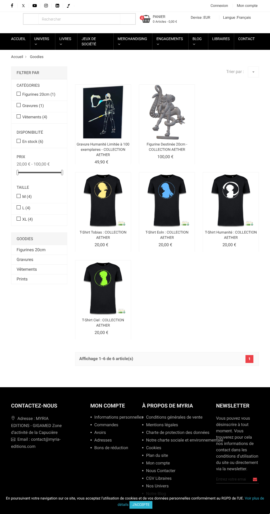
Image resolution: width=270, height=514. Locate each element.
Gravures (33, 105)
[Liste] (88, 75)
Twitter (23, 6)
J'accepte (141, 505)
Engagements (169, 39)
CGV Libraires (159, 478)
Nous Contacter (160, 471)
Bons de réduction (111, 448)
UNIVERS (41, 39)
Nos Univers (157, 486)
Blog (197, 39)
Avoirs (100, 432)
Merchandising (132, 39)
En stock (32, 141)
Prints (22, 279)
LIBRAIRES (221, 39)
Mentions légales (162, 425)
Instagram (46, 6)
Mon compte (107, 406)
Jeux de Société (88, 41)
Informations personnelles (116, 417)
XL (27, 219)
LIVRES (65, 39)
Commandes (106, 425)
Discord (73, 6)
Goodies (25, 238)
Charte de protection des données (175, 432)
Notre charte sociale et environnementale (182, 440)
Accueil (18, 39)
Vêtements (34, 117)
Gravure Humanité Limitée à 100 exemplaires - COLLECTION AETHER (103, 149)
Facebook (12, 6)
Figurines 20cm (38, 94)
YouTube (34, 6)
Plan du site (157, 455)
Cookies (153, 448)
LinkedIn (57, 6)
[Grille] (78, 75)
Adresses (103, 440)
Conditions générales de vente (172, 417)
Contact (246, 39)
